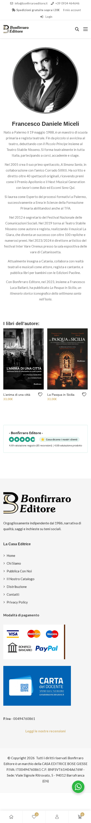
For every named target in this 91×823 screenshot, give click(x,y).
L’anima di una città (16, 394)
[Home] (11, 817)
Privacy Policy (17, 602)
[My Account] (57, 817)
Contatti (13, 594)
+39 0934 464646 (67, 3)
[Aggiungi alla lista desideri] (41, 395)
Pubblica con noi (19, 571)
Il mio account (72, 10)
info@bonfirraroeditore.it (31, 3)
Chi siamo (14, 563)
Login (48, 16)
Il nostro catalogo (20, 579)
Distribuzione (17, 587)
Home (11, 555)
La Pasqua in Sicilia (60, 394)
